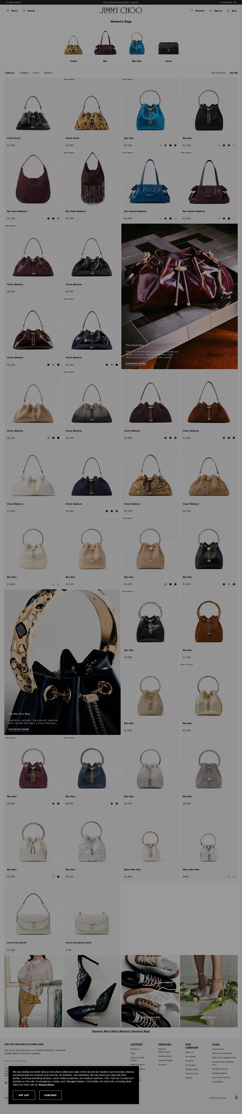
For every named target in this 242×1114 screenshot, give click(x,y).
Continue (50, 1095)
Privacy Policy (46, 1084)
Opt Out (24, 1095)
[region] (74, 1085)
